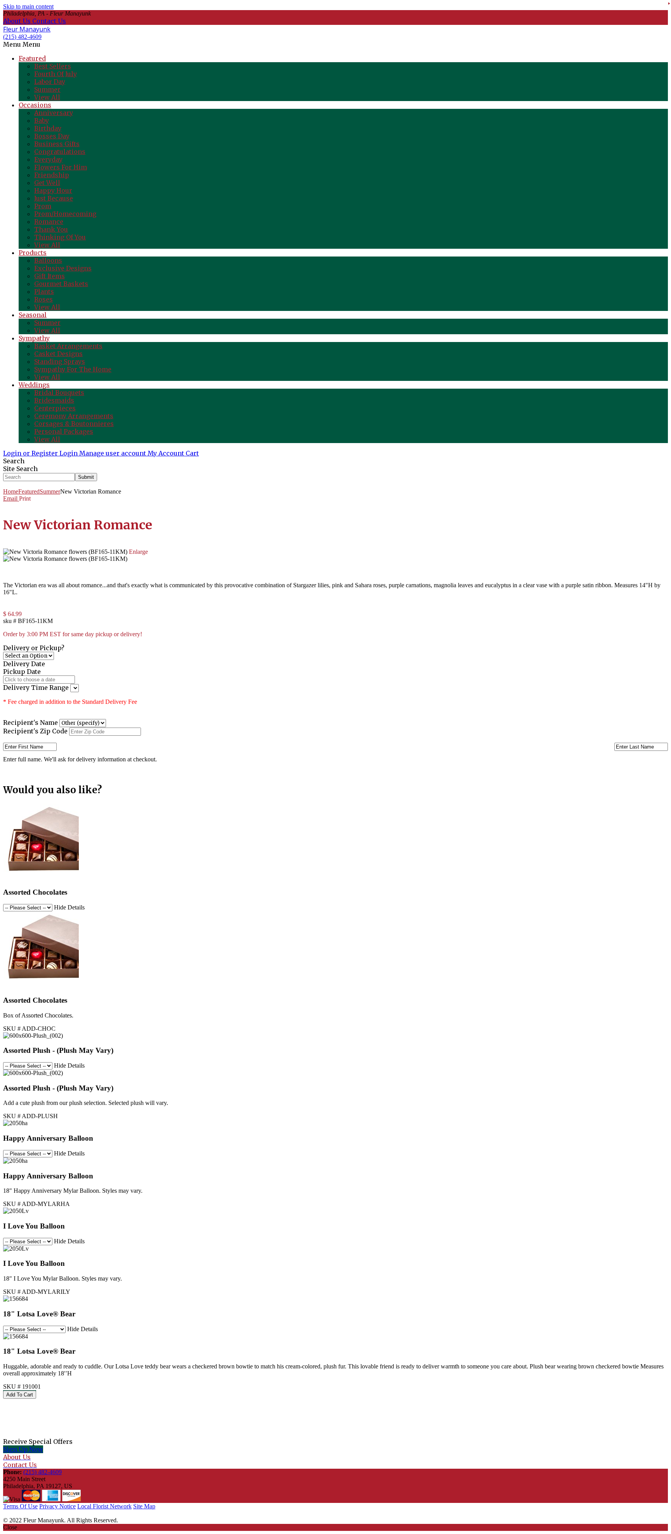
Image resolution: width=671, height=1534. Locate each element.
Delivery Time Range (36, 687)
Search (13, 461)
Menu (31, 44)
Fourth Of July (55, 74)
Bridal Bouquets (59, 392)
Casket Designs (58, 354)
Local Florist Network (104, 1506)
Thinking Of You (60, 237)
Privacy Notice (57, 1506)
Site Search (20, 469)
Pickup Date (22, 671)
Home (10, 491)
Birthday (47, 128)
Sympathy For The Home (72, 369)
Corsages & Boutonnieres (74, 424)
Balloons (48, 260)
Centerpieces (55, 408)
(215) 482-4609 (22, 36)
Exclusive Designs (63, 268)
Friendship (51, 175)
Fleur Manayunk (26, 29)
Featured (29, 491)
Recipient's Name (30, 722)
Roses (43, 299)
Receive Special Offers (38, 1441)
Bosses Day (52, 136)
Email (11, 498)
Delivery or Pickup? (33, 648)
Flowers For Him (60, 167)
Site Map (144, 1506)
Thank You (51, 229)
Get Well (47, 183)
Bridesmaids (54, 400)
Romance (48, 221)
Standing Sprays (59, 361)
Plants (44, 291)
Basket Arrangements (68, 346)
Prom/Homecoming (65, 214)
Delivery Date (24, 664)
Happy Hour (53, 190)
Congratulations (59, 151)
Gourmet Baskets (61, 284)
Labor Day (49, 82)
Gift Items (49, 276)
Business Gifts (57, 144)
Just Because (53, 198)
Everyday (48, 159)
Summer (47, 89)
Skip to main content (28, 6)
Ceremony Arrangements (73, 416)
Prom (42, 206)
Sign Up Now (23, 1449)
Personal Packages (63, 431)
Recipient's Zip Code (35, 731)
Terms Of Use (20, 1506)
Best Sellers (52, 66)
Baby (41, 120)
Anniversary (53, 113)
